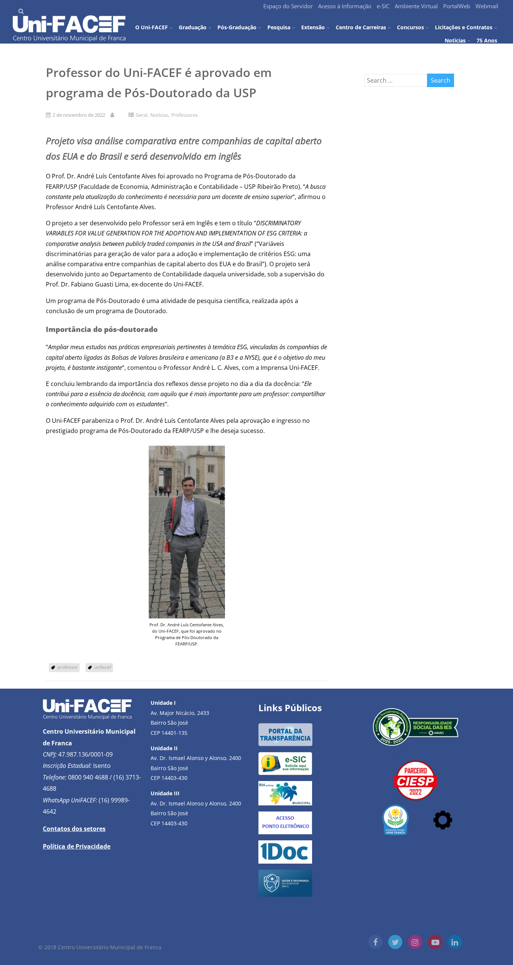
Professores (184, 115)
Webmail (486, 6)
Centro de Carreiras (361, 27)
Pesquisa (278, 27)
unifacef (102, 667)
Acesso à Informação (344, 6)
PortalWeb (456, 6)
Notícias (455, 40)
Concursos (410, 27)
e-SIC (383, 6)
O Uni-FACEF (151, 27)
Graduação (193, 27)
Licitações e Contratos (463, 27)
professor (67, 667)
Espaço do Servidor (288, 6)
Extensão (313, 27)
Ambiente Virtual (416, 6)
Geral (141, 115)
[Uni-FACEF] (69, 39)
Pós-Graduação (236, 27)
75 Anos (487, 40)
